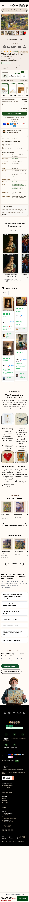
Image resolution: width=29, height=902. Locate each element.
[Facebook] (3, 830)
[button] (27, 5)
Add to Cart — (14, 113)
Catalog (4, 807)
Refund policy (5, 841)
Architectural (15, 184)
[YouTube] (12, 830)
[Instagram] (9, 830)
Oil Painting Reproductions (7, 785)
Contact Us (4, 800)
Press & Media (5, 802)
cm (25, 72)
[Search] (26, 9)
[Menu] (3, 5)
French (13, 179)
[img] (6, 314)
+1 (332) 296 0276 (13, 132)
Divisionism (14, 176)
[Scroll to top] (27, 900)
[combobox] (14, 10)
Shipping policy (21, 841)
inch (22, 72)
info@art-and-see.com (14, 134)
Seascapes (22, 190)
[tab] (7, 281)
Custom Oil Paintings (6, 787)
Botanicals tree (22, 185)
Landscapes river (19, 188)
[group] (10, 256)
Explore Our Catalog (9, 666)
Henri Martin (7, 56)
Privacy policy (5, 843)
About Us (4, 798)
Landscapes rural (16, 190)
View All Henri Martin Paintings (13, 525)
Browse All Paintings (13, 564)
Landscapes (14, 187)
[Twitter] (6, 830)
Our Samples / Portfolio (7, 792)
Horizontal (14, 181)
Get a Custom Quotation (10, 671)
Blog (3, 805)
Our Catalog (4, 790)
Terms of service (12, 841)
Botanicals (20, 184)
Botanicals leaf (15, 185)
